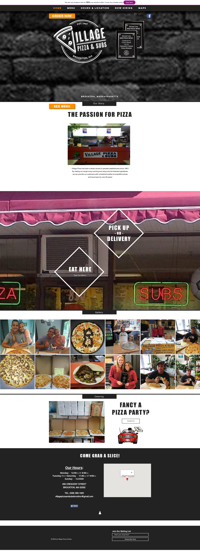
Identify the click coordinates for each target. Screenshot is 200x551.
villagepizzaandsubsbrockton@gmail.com (74, 496)
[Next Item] (196, 354)
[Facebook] (149, 16)
